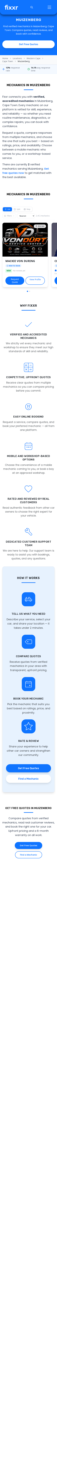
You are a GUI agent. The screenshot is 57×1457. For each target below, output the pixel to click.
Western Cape (33, 58)
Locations (17, 58)
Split (18, 209)
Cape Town (7, 61)
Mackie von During (20, 261)
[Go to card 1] (27, 291)
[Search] (31, 7)
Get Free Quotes (28, 768)
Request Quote (15, 280)
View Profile (35, 279)
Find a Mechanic (28, 778)
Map (28, 209)
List (8, 209)
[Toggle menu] (49, 7)
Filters (9, 216)
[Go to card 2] (29, 291)
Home (5, 58)
